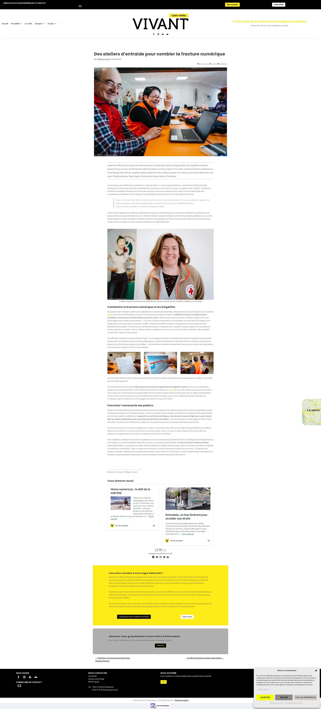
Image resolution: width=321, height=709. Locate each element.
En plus (51, 24)
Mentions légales (182, 700)
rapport (110, 315)
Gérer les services (263, 689)
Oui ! (163, 682)
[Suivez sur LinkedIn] (163, 34)
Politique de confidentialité (294, 703)
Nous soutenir (232, 5)
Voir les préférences (305, 697)
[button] (316, 670)
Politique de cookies (276, 703)
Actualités (15, 24)
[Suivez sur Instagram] (158, 34)
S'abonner (160, 645)
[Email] (164, 557)
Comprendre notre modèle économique (134, 617)
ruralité (214, 64)
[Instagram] (160, 557)
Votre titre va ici (34, 685)
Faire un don (187, 617)
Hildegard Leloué (103, 59)
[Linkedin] (167, 557)
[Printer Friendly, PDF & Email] (160, 550)
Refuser (284, 697)
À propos (39, 24)
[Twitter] (156, 557)
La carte (28, 24)
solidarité (223, 64)
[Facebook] (153, 557)
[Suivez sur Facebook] (153, 34)
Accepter (265, 697)
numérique (204, 64)
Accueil (5, 24)
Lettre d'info (279, 5)
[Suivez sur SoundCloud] (167, 34)
